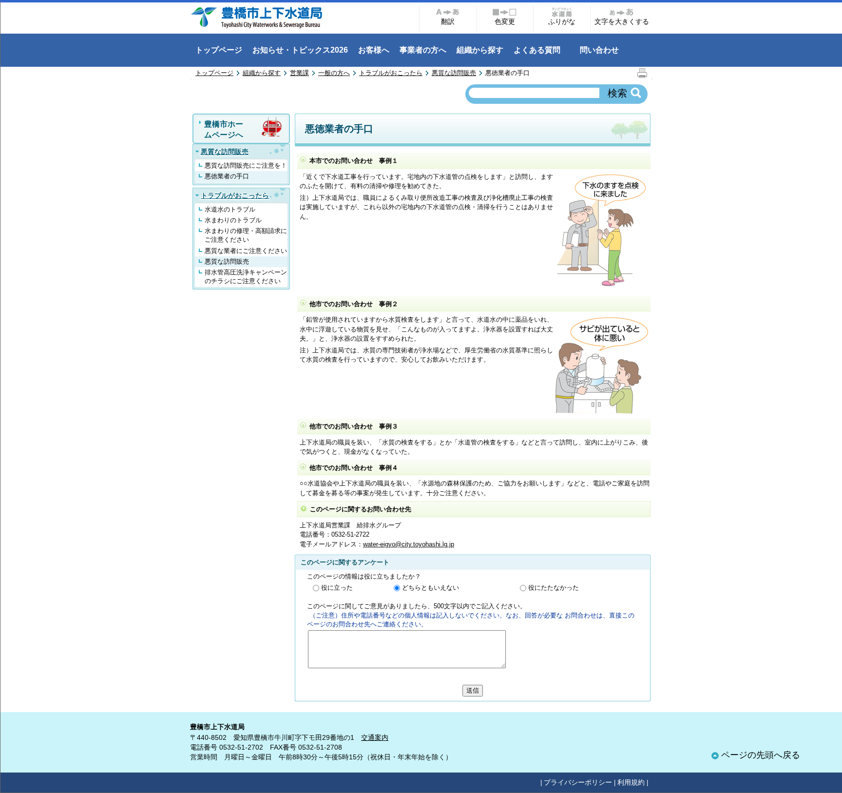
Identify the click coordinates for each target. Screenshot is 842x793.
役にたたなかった (553, 587)
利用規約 (631, 782)
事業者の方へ (423, 50)
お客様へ (373, 50)
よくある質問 (537, 50)
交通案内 (374, 737)
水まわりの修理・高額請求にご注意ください (246, 235)
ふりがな (561, 21)
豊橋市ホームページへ (223, 129)
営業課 (299, 73)
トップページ (218, 50)
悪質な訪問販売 (454, 73)
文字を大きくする (621, 21)
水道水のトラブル (230, 209)
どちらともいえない (430, 587)
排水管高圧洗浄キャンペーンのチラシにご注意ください (246, 277)
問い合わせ (599, 50)
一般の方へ (334, 73)
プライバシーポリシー (578, 782)
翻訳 (448, 21)
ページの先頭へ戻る (760, 755)
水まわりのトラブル (233, 220)
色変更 (505, 21)
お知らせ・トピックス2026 (300, 50)
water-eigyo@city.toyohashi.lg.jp (408, 544)
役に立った (337, 587)
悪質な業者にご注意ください (246, 250)
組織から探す (480, 50)
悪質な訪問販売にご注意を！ (246, 165)
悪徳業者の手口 (227, 176)
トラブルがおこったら (390, 73)
